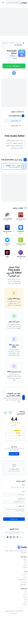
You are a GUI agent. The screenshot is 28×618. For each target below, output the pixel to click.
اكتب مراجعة (14, 454)
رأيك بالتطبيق (22, 506)
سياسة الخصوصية (23, 579)
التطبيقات (18, 43)
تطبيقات (25, 559)
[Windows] (14, 73)
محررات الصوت (5, 43)
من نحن (25, 574)
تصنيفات (25, 567)
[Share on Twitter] (14, 537)
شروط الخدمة (23, 582)
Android (12, 43)
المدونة (25, 564)
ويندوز (25, 591)
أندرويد (25, 594)
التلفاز (25, 601)
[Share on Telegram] (7, 537)
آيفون (25, 599)
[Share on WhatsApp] (10, 537)
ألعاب (25, 562)
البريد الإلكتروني (21, 498)
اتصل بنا (25, 577)
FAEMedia (12, 56)
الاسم (23, 491)
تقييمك (23, 484)
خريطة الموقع (23, 584)
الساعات (25, 604)
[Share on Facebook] (17, 537)
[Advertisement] (14, 22)
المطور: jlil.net (14, 613)
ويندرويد (25, 596)
